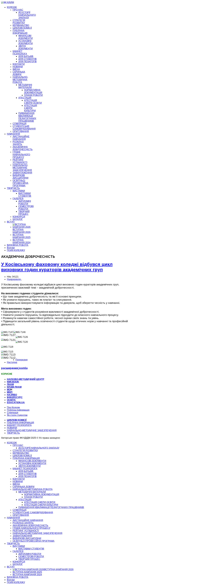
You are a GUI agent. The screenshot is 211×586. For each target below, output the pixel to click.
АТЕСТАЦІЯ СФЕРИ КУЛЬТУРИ (30, 108)
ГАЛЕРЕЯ (18, 198)
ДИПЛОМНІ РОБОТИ (24, 202)
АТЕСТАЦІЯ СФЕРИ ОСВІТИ (33, 101)
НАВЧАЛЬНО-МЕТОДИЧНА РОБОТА (20, 79)
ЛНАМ (10, 384)
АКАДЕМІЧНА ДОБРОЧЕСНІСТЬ (23, 148)
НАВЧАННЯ (13, 134)
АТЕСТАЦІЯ (24, 98)
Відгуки (11, 247)
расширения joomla (14, 368)
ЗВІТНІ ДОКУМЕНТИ (25, 47)
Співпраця (12, 412)
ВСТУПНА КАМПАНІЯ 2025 (21, 236)
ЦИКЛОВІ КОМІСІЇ (22, 28)
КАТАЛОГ (18, 219)
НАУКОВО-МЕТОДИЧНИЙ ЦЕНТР (25, 379)
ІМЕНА (16, 69)
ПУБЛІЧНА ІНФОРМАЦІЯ (20, 31)
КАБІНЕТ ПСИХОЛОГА (20, 52)
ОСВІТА (11, 400)
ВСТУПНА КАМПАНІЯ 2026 (21, 230)
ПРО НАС (18, 10)
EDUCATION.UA (16, 402)
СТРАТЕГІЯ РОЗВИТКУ (19, 21)
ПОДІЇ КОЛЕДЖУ (16, 250)
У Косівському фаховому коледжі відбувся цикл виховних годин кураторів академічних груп (57, 267)
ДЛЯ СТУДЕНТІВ (27, 59)
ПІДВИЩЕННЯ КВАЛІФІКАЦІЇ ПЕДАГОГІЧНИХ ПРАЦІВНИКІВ (27, 117)
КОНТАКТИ (19, 64)
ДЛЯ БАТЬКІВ (25, 56)
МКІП (9, 392)
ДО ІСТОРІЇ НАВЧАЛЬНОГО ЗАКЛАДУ (27, 15)
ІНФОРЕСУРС (15, 397)
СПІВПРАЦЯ (19, 123)
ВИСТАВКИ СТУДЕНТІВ (24, 194)
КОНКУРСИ (19, 216)
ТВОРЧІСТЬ (13, 188)
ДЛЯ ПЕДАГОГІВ (27, 61)
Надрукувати (14, 279)
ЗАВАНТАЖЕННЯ (22, 172)
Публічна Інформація (18, 410)
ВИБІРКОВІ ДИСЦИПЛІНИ (20, 176)
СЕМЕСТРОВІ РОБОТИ (26, 207)
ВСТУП (10, 222)
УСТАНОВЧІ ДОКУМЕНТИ (25, 42)
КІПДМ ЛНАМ (14, 387)
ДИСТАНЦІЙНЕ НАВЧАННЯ (21, 137)
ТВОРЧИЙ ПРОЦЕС (24, 212)
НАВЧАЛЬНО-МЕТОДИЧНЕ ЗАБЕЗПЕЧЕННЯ (22, 167)
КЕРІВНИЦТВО (21, 25)
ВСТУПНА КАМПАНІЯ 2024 (21, 241)
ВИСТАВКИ (19, 191)
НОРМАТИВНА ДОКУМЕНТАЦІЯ (33, 91)
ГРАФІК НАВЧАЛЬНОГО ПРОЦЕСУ (21, 154)
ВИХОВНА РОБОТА (17, 245)
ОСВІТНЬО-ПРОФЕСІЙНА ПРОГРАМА (20, 183)
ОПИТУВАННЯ (21, 131)
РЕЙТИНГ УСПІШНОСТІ (20, 161)
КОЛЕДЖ (12, 7)
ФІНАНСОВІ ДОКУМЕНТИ (25, 36)
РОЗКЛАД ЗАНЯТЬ (18, 142)
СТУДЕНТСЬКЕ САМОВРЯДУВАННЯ (24, 127)
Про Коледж (13, 407)
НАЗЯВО (12, 395)
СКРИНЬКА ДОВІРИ (19, 73)
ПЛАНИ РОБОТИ (33, 95)
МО (8, 389)
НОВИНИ (18, 66)
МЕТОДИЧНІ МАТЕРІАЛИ (25, 86)
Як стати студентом (17, 415)
